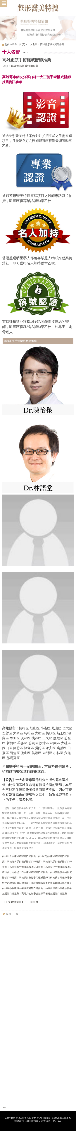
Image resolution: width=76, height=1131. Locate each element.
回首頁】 (35, 902)
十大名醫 (32, 44)
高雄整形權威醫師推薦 (24, 65)
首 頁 (22, 44)
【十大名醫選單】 (13, 902)
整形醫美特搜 (38, 9)
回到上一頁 (12, 914)
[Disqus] (38, 964)
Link (3, 1107)
